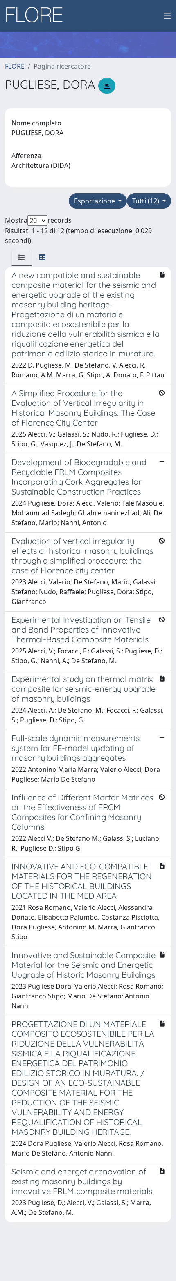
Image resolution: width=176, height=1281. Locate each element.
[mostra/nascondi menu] (167, 16)
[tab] (21, 257)
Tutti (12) (146, 200)
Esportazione (95, 200)
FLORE (15, 66)
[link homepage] (37, 16)
